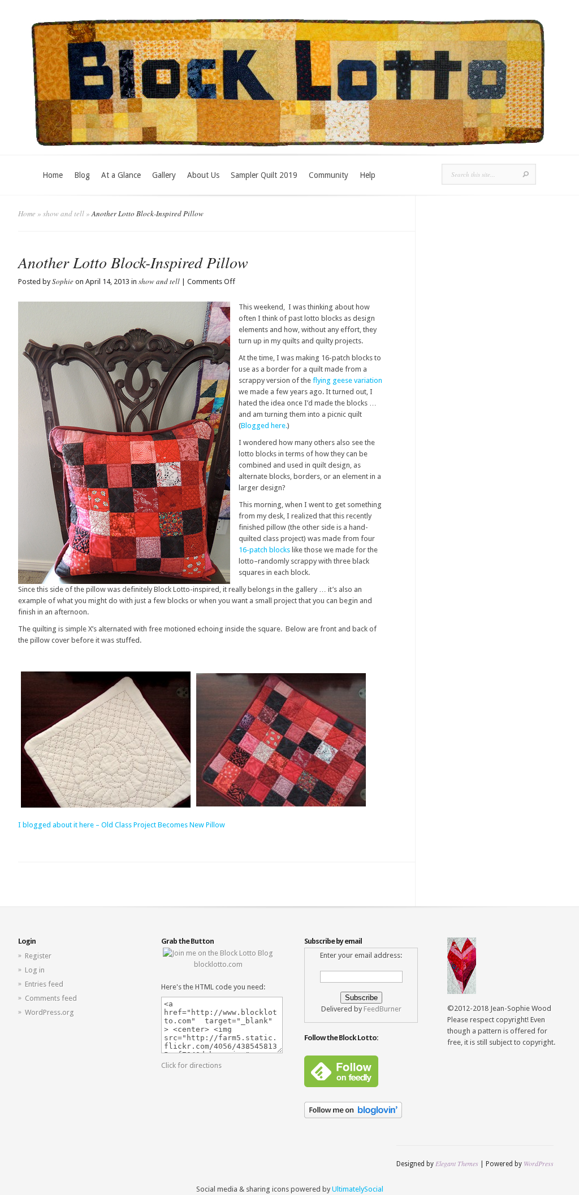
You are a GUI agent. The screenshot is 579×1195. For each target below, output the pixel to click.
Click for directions (191, 1065)
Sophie (63, 281)
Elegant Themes (456, 1163)
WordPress (539, 1163)
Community (328, 175)
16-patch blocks (264, 550)
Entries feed (44, 984)
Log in (35, 970)
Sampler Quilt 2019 (264, 175)
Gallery (164, 175)
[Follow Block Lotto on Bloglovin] (353, 1115)
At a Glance (121, 175)
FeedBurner (382, 1009)
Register (38, 956)
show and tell (63, 213)
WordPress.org (49, 1012)
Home (52, 175)
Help (367, 175)
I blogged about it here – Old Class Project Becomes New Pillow (121, 825)
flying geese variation (347, 380)
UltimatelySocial (357, 1189)
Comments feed (51, 998)
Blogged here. (264, 425)
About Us (203, 175)
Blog (82, 175)
